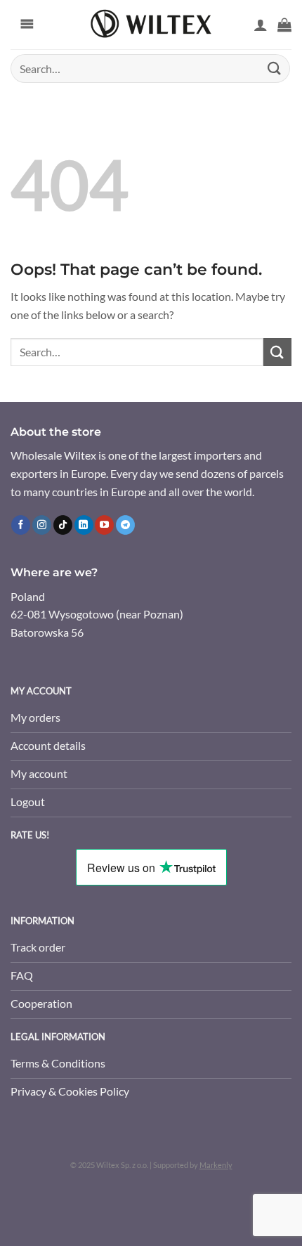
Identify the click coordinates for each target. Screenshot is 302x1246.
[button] (284, 24)
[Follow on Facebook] (20, 525)
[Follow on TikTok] (62, 525)
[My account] (261, 24)
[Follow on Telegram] (125, 525)
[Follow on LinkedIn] (83, 525)
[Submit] (275, 68)
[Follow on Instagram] (41, 525)
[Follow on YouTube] (104, 525)
